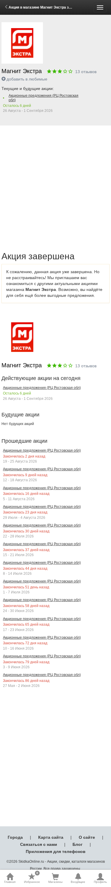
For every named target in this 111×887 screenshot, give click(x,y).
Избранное (32, 878)
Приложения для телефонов (56, 851)
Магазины (55, 881)
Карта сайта (50, 837)
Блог (78, 844)
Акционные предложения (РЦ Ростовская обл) (43, 98)
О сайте (87, 837)
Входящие (78, 881)
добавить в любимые (27, 79)
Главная (9, 881)
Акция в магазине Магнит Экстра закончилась (49, 7)
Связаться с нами (38, 844)
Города (15, 837)
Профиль (100, 881)
